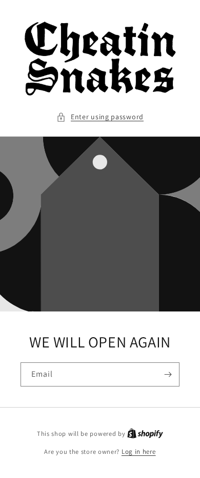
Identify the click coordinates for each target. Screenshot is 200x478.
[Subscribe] (167, 374)
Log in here (139, 451)
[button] (100, 117)
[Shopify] (145, 433)
